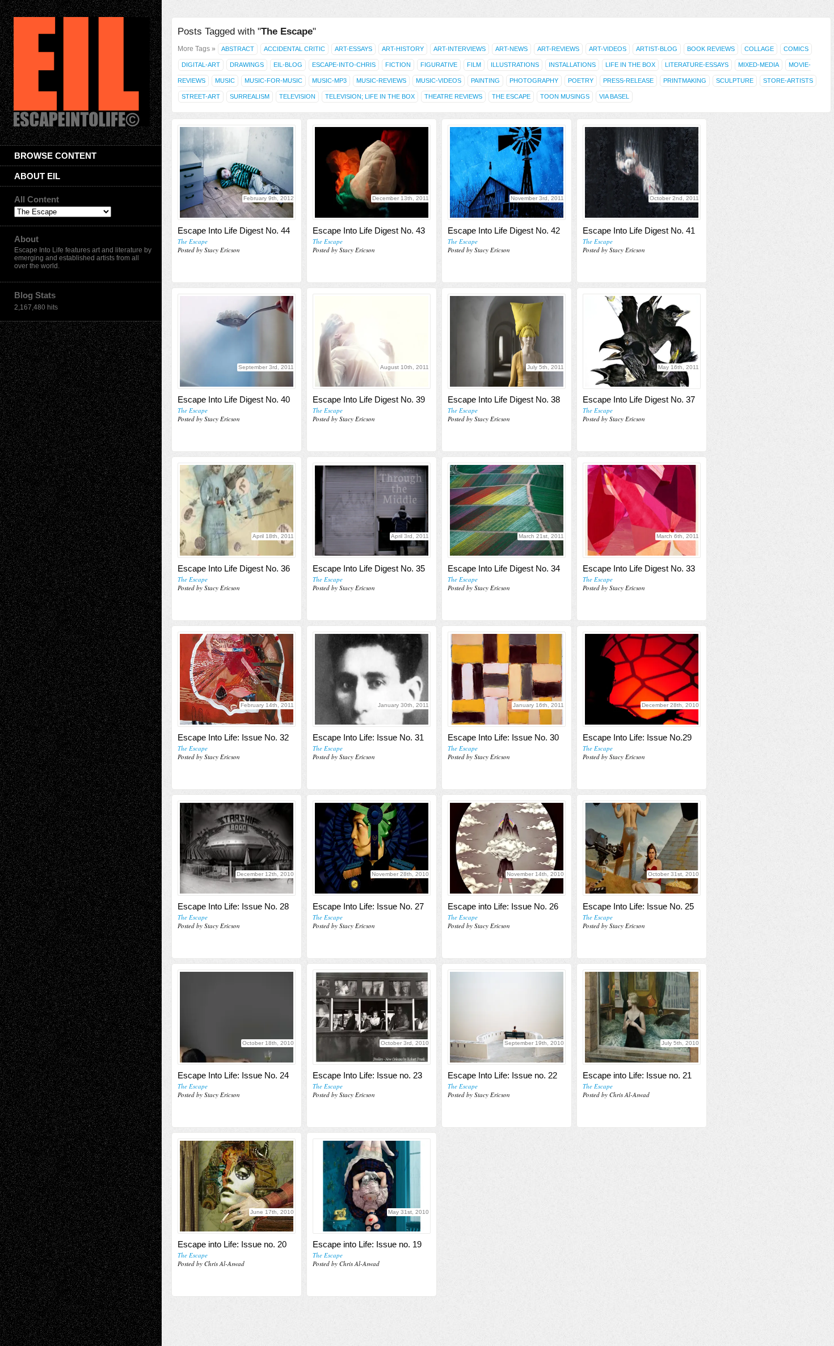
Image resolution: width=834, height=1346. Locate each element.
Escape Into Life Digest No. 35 (369, 568)
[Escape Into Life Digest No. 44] (237, 172)
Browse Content (55, 155)
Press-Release (628, 80)
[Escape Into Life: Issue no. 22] (507, 1017)
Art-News (511, 48)
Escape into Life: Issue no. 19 (367, 1244)
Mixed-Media (758, 64)
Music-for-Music (273, 80)
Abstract (237, 48)
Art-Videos (607, 48)
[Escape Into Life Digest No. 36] (237, 510)
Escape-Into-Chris (344, 64)
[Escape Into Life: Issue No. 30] (507, 679)
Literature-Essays (696, 64)
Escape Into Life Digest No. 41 (639, 230)
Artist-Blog (656, 48)
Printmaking (684, 80)
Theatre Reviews (453, 96)
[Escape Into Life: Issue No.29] (642, 679)
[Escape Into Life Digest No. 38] (507, 341)
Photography (533, 80)
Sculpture (734, 80)
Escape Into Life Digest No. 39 (369, 399)
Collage (759, 48)
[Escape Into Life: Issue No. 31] (372, 679)
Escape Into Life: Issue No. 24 (233, 1075)
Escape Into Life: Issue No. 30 (503, 737)
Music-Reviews (381, 80)
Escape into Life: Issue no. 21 (637, 1075)
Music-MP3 (329, 80)
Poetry (580, 80)
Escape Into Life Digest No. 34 (504, 568)
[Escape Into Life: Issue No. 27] (372, 848)
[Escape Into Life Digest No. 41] (642, 172)
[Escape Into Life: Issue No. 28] (237, 848)
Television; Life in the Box (370, 96)
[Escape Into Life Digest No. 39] (372, 341)
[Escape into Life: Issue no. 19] (372, 1186)
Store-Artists (788, 80)
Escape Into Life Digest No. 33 (639, 568)
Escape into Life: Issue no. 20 (232, 1244)
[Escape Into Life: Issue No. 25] (642, 848)
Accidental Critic (294, 48)
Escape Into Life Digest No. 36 (234, 568)
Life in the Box (630, 64)
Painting (485, 80)
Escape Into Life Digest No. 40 (234, 399)
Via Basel (614, 96)
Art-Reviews (558, 48)
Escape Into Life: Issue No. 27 (368, 906)
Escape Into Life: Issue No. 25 (638, 906)
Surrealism (249, 96)
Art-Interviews (459, 48)
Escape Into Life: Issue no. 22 (502, 1075)
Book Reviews (711, 48)
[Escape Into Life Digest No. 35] (372, 510)
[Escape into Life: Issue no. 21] (642, 1017)
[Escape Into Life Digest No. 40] (237, 341)
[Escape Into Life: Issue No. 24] (237, 1017)
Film (474, 64)
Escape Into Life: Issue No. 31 (368, 737)
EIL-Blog (287, 64)
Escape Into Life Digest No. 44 (234, 230)
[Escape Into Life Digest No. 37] (642, 341)
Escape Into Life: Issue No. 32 (233, 737)
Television (297, 96)
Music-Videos (438, 80)
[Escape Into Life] (82, 124)
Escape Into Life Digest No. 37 (639, 399)
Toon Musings (564, 96)
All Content (36, 199)
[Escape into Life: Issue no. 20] (237, 1186)
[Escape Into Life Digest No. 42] (507, 172)
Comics (796, 48)
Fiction (398, 64)
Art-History (403, 48)
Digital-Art (201, 64)
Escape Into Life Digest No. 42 (504, 230)
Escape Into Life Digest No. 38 (504, 399)
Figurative (438, 64)
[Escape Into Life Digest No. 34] (507, 510)
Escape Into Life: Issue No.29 (637, 737)
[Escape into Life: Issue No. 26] (507, 848)
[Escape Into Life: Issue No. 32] (237, 679)
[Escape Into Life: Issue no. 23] (372, 1017)
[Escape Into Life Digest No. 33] (642, 510)
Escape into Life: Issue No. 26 (503, 906)
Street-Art (201, 96)
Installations (572, 64)
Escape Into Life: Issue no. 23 (367, 1075)
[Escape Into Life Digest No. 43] (372, 172)
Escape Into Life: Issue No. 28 (233, 906)
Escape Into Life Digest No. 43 (369, 230)
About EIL (37, 176)
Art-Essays (353, 48)
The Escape (511, 96)
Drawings (247, 64)
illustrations (515, 64)
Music (225, 80)
